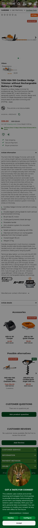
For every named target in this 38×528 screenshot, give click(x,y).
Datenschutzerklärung (15, 513)
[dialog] (19, 264)
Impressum (26, 513)
